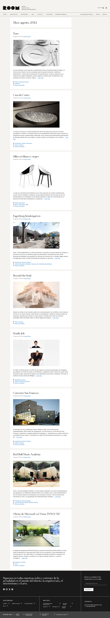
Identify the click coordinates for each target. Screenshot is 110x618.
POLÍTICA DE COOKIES (45, 615)
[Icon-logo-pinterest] (12, 589)
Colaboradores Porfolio (86, 14)
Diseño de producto (24, 81)
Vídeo (16, 321)
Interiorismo (29, 143)
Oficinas (23, 562)
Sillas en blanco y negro (26, 156)
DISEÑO (5, 603)
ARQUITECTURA (16, 603)
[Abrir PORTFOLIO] (43, 14)
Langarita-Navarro (19, 502)
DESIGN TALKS (65, 604)
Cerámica (17, 83)
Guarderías (28, 264)
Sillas (27, 204)
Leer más (40, 78)
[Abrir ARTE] (34, 14)
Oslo (37, 264)
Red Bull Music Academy (27, 454)
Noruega (33, 264)
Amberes (17, 381)
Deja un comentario (19, 85)
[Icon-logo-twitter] (10, 589)
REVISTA (45, 606)
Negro (23, 204)
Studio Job (19, 333)
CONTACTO (55, 606)
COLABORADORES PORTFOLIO (47, 604)
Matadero (31, 502)
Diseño (16, 81)
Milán (20, 204)
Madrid (26, 502)
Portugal (21, 145)
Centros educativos (20, 264)
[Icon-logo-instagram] (7, 589)
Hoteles (23, 143)
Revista (98, 14)
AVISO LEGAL (17, 615)
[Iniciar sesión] (106, 8)
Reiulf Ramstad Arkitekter (45, 264)
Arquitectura (18, 143)
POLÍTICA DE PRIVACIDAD (29, 615)
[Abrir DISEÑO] (7, 14)
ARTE (4, 606)
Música (36, 502)
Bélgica (22, 381)
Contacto (104, 14)
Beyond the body (22, 275)
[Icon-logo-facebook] (4, 589)
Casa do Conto (21, 95)
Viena (16, 563)
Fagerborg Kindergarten (26, 215)
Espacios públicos (26, 262)
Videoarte (20, 321)
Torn (15, 33)
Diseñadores (18, 379)
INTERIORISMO (29, 603)
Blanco (16, 204)
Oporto (16, 145)
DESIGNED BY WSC (61, 614)
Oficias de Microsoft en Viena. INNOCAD (36, 513)
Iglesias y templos (19, 442)
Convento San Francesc (26, 392)
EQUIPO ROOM (64, 607)
